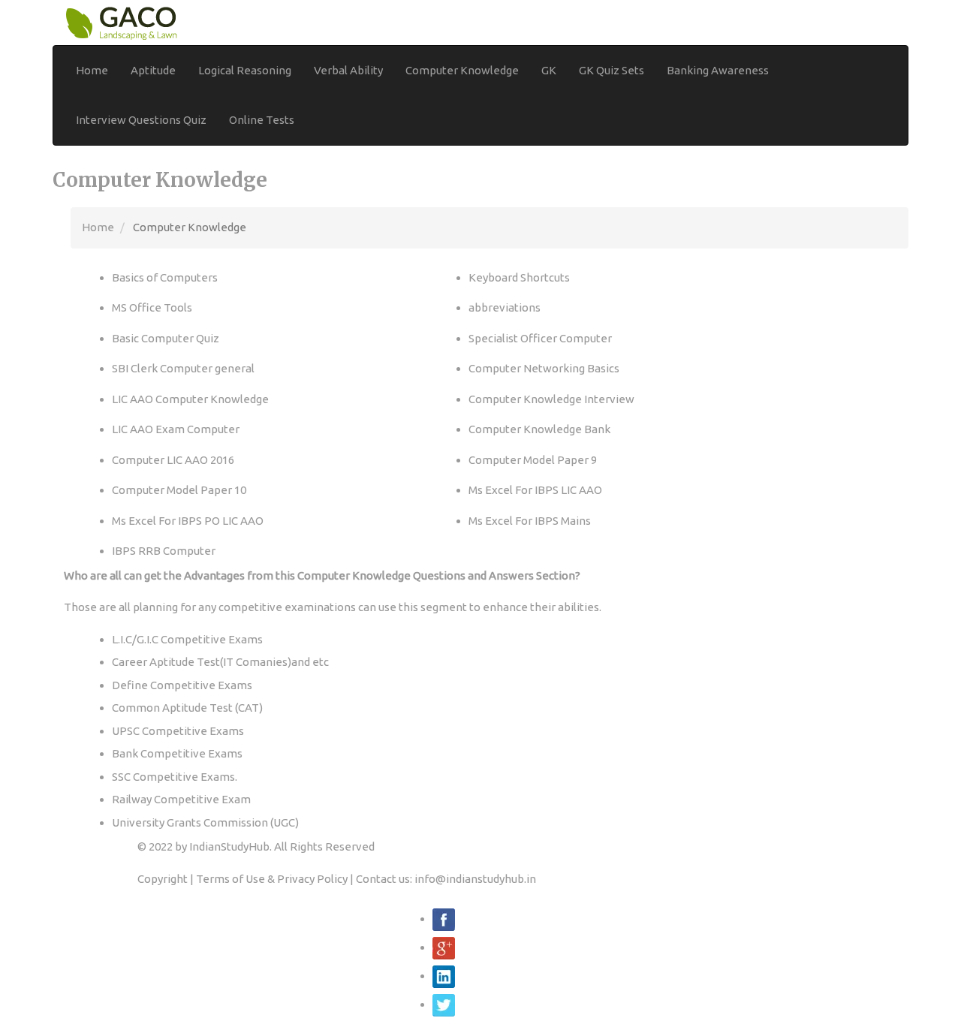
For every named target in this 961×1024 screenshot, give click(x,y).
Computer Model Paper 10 (179, 489)
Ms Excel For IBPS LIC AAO (535, 489)
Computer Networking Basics (543, 368)
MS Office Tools (152, 307)
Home (92, 70)
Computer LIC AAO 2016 (173, 459)
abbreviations (504, 307)
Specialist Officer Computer (540, 338)
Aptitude (153, 70)
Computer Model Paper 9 (532, 459)
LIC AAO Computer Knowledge (190, 399)
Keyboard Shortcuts (519, 277)
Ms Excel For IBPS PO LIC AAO (188, 520)
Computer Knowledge (462, 70)
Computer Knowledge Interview (551, 399)
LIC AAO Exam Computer (175, 429)
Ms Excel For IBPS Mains (529, 520)
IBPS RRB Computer (163, 550)
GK (548, 70)
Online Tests (261, 119)
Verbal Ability (348, 70)
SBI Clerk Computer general (183, 368)
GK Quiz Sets (611, 70)
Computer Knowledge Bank (539, 429)
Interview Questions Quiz (141, 119)
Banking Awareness (718, 70)
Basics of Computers (165, 277)
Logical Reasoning (244, 70)
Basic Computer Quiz (165, 338)
